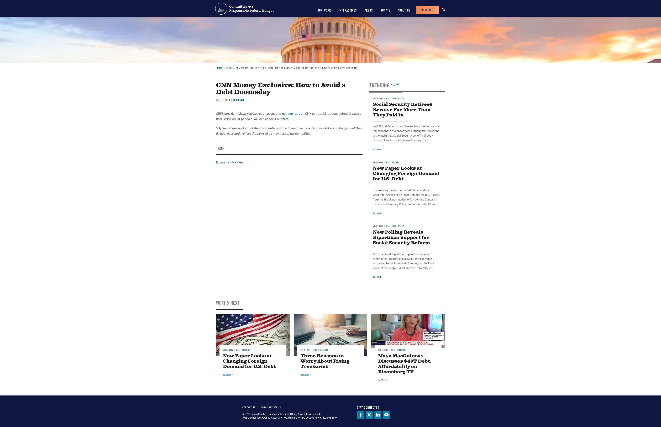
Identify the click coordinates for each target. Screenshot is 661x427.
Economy (222, 162)
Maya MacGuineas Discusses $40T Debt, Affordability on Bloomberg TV (404, 364)
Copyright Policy (271, 407)
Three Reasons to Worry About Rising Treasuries (325, 361)
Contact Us (248, 407)
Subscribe (427, 10)
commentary (291, 114)
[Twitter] (369, 415)
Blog (229, 68)
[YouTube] (386, 415)
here (285, 119)
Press (368, 10)
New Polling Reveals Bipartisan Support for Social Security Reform (401, 237)
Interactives (348, 10)
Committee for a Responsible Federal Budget (244, 9)
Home (219, 68)
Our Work (324, 10)
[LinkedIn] (377, 415)
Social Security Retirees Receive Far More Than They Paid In (402, 109)
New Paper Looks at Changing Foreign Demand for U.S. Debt (406, 173)
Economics (239, 100)
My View (237, 162)
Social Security (398, 98)
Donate (385, 10)
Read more (377, 149)
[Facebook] (360, 415)
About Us (404, 10)
